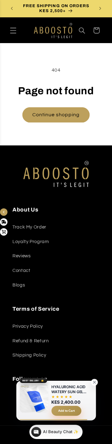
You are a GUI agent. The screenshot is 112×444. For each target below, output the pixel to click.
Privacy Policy (27, 326)
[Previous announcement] (12, 8)
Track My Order (29, 227)
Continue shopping (56, 114)
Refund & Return (30, 341)
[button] (13, 30)
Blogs (18, 285)
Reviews (21, 256)
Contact (21, 270)
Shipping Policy (29, 355)
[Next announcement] (100, 8)
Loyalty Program (30, 241)
